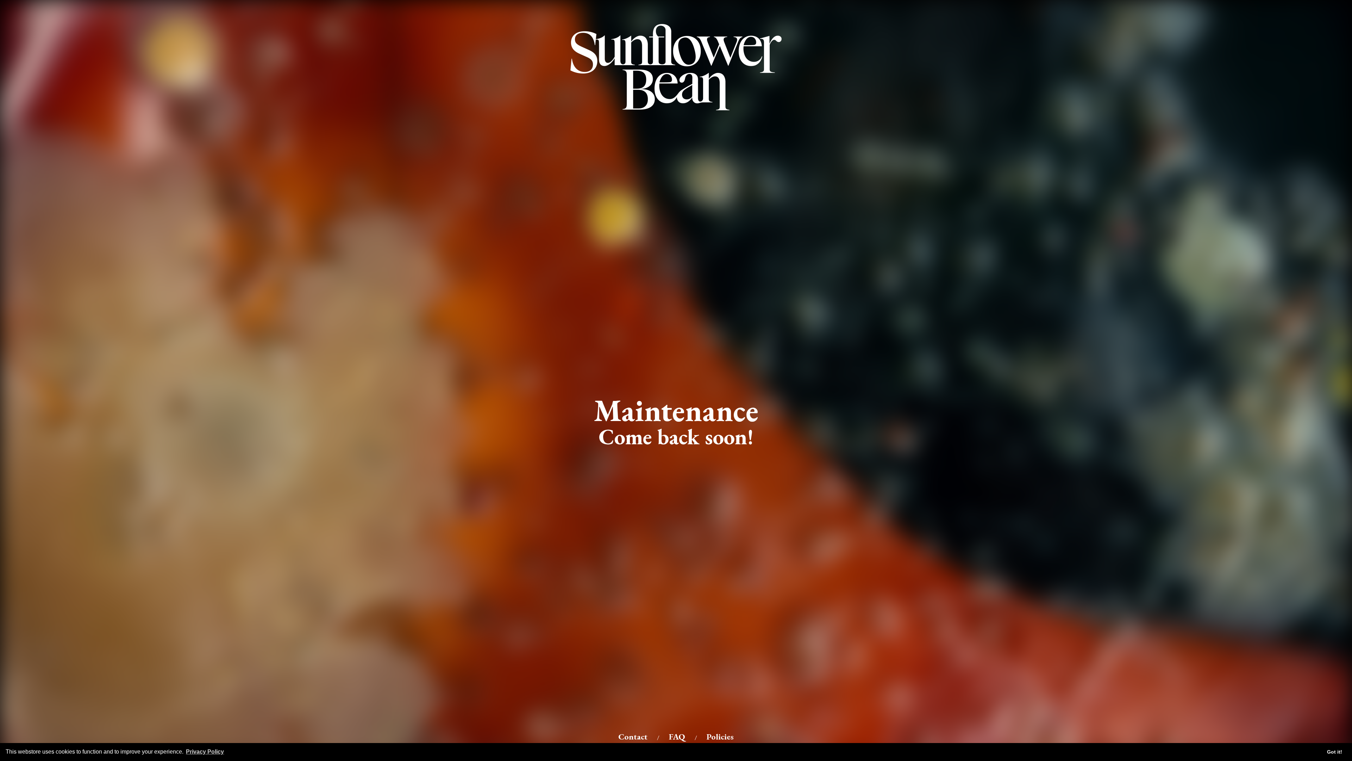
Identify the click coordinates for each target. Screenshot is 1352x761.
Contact (632, 736)
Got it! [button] (1334, 752)
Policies (720, 736)
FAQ (677, 736)
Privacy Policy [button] (205, 752)
